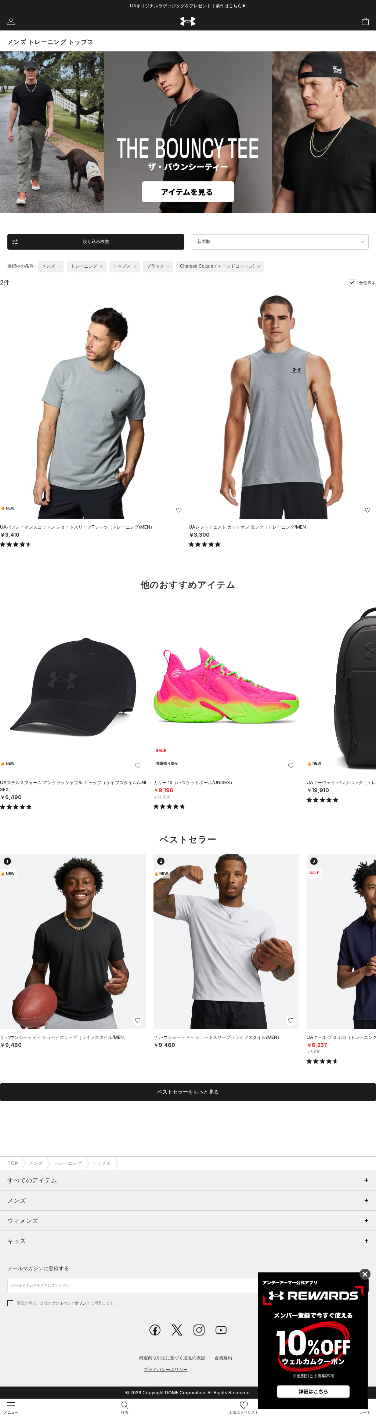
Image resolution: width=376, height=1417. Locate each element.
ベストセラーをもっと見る (188, 1092)
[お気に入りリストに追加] (138, 766)
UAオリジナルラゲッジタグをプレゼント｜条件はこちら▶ (188, 5)
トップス (101, 1163)
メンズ (36, 1163)
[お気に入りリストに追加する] (179, 510)
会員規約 (223, 1357)
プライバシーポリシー (71, 1303)
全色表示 (367, 282)
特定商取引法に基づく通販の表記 (172, 1357)
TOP (12, 1163)
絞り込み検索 (96, 241)
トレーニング (67, 1163)
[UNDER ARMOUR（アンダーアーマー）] (188, 21)
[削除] (59, 266)
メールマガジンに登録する (38, 1268)
